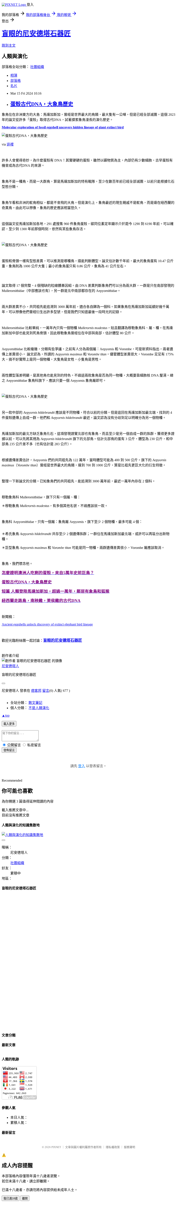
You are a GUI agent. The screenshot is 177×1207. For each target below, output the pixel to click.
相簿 (13, 75)
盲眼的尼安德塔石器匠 (36, 33)
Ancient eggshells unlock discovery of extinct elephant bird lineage (47, 624)
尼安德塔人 (10, 666)
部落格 (15, 80)
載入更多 (9, 723)
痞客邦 (36, 690)
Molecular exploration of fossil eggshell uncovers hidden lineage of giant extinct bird (63, 127)
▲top (5, 715)
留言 (45, 690)
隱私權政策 (113, 1147)
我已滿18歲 (10, 1198)
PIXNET (56, 1147)
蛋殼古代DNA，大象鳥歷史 (41, 104)
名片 (13, 86)
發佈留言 (9, 750)
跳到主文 (9, 45)
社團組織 (37, 67)
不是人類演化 (38, 708)
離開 (25, 1198)
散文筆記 (35, 703)
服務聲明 (129, 1147)
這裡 (10, 144)
